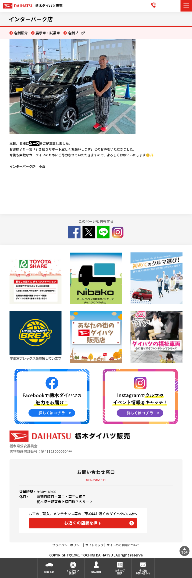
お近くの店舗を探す (83, 523)
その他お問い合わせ (143, 571)
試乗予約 (49, 572)
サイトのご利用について (123, 545)
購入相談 (96, 572)
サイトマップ (95, 545)
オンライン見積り (72, 571)
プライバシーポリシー (67, 545)
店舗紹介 (21, 32)
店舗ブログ (76, 32)
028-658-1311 (96, 480)
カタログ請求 (120, 571)
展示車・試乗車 (48, 32)
